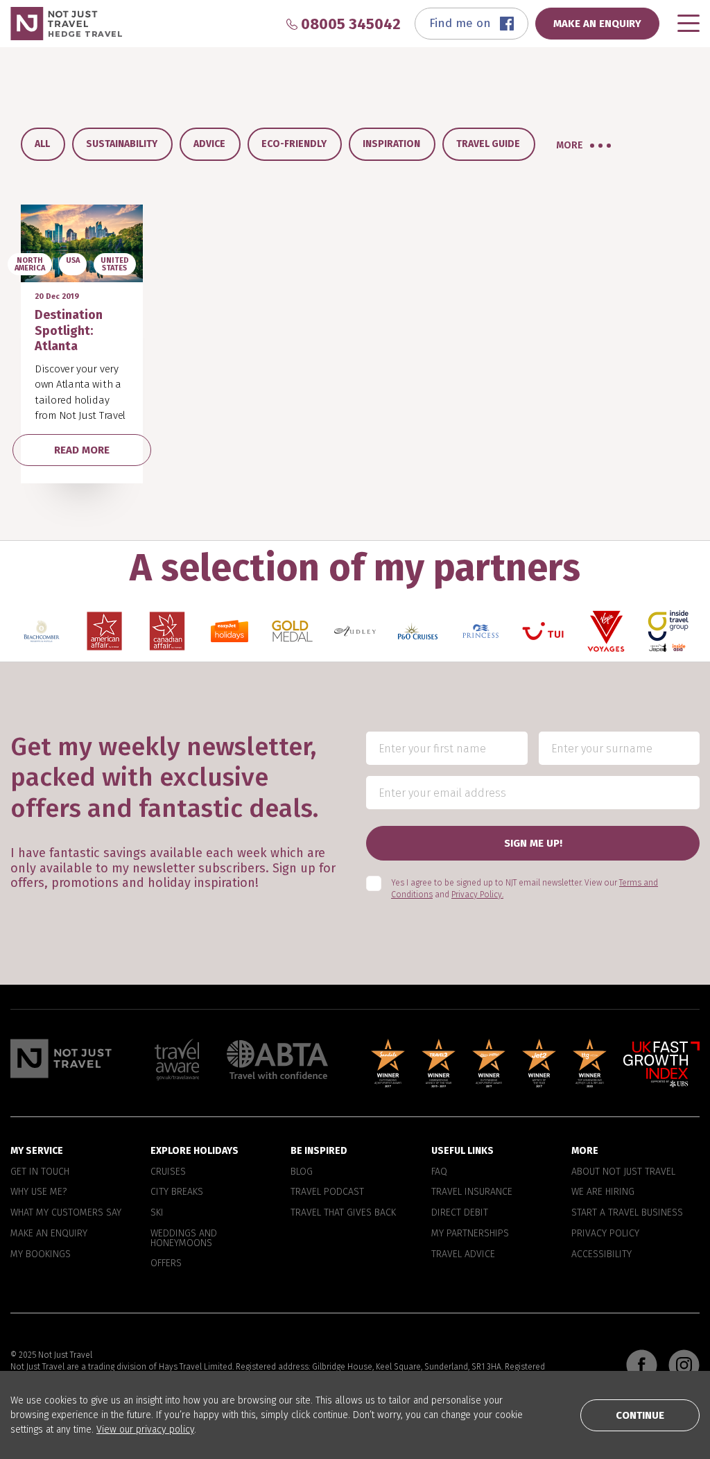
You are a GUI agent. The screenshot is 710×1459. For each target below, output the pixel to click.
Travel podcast (327, 1192)
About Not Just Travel (623, 1171)
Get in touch (39, 1171)
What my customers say (65, 1213)
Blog (302, 1171)
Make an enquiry (48, 1233)
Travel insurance (471, 1192)
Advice (209, 144)
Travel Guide (488, 144)
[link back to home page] (61, 1058)
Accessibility (601, 1254)
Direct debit (459, 1213)
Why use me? (38, 1192)
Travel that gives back (343, 1213)
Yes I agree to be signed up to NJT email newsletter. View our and (524, 888)
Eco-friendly (294, 144)
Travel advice (463, 1254)
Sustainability (121, 144)
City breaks (176, 1192)
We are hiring (602, 1192)
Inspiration (391, 144)
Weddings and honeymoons (183, 1238)
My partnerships (470, 1233)
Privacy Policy (605, 1233)
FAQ (439, 1171)
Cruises (168, 1171)
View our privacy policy (145, 1429)
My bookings (40, 1254)
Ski (157, 1213)
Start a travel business (627, 1213)
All (42, 144)
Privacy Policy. (477, 894)
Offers (166, 1263)
